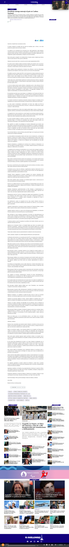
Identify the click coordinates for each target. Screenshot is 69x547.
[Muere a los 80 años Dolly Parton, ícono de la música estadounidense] (50, 432)
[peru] (50, 462)
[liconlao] (6, 444)
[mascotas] (6, 450)
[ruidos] (6, 462)
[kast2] (6, 431)
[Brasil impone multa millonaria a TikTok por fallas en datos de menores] (50, 438)
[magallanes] (50, 414)
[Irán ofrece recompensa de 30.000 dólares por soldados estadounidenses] (50, 450)
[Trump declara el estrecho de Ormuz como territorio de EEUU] (50, 444)
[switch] (52, 544)
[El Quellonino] (5, 2)
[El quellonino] (34, 3)
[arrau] (6, 456)
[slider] (59, 544)
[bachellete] (6, 437)
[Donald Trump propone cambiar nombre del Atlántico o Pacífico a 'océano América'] (50, 420)
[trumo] (50, 456)
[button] (10, 392)
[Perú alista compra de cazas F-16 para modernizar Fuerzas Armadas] (50, 426)
